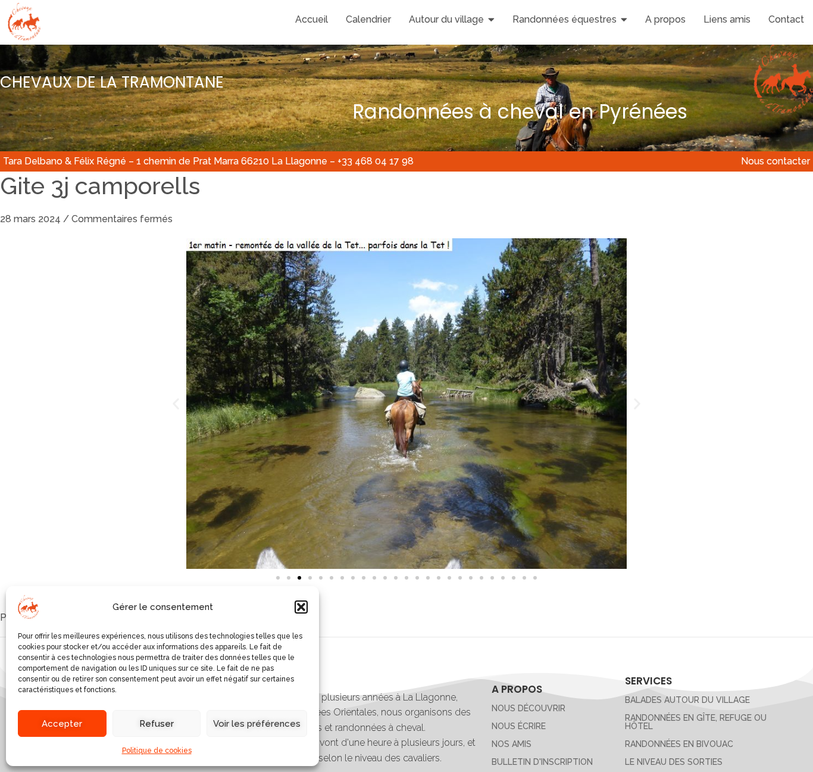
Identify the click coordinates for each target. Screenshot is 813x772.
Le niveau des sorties (674, 762)
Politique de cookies (157, 750)
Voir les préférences (257, 723)
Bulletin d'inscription (542, 762)
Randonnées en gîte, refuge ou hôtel (696, 722)
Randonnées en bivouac (679, 744)
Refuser (156, 723)
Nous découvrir (528, 708)
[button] (301, 607)
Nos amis (511, 744)
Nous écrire (519, 726)
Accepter (62, 723)
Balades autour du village (687, 700)
